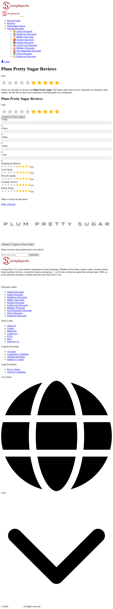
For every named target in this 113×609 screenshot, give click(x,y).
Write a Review (8, 204)
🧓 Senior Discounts (22, 31)
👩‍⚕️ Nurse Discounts (22, 53)
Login (7, 61)
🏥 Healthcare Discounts (24, 34)
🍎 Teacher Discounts (23, 39)
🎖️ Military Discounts (23, 37)
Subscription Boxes (16, 26)
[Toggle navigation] (22, 16)
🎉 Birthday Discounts (23, 48)
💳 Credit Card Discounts (25, 45)
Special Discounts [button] (15, 28)
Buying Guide (13, 20)
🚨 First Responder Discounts (27, 51)
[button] (56, 493)
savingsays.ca (15, 606)
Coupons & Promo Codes (13, 117)
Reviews (11, 23)
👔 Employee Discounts (24, 56)
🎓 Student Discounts (23, 42)
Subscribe (34, 255)
